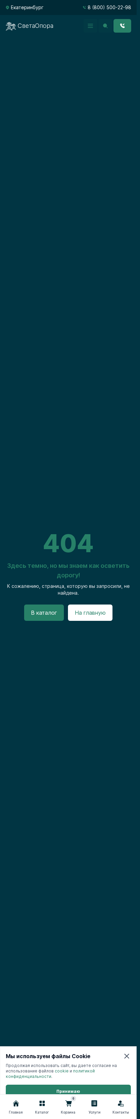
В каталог (44, 612)
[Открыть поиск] (105, 26)
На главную (90, 612)
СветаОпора (35, 25)
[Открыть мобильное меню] (90, 26)
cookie (62, 1070)
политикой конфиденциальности (50, 1073)
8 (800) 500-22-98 (109, 7)
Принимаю (68, 1091)
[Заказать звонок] (122, 26)
